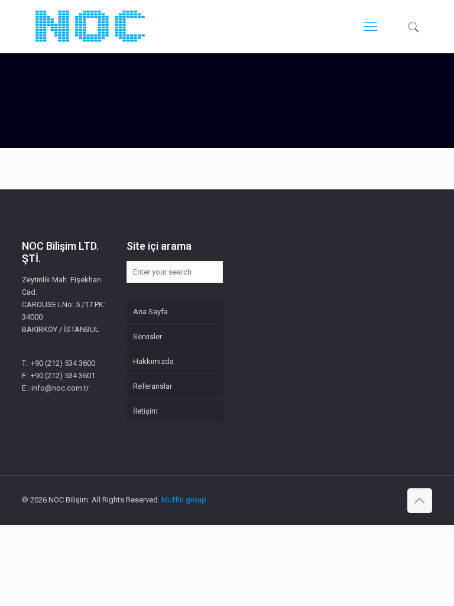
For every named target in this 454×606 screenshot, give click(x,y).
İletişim (145, 411)
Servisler (147, 336)
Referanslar (152, 386)
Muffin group (183, 499)
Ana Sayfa (150, 311)
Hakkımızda (153, 361)
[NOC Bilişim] (90, 26)
